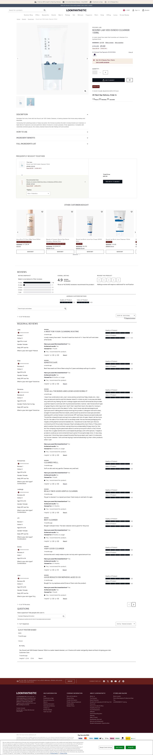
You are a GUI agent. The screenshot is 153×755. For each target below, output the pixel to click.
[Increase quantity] (105, 72)
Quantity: (95, 69)
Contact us (46, 708)
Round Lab (31, 19)
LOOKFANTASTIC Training (120, 702)
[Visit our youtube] (116, 681)
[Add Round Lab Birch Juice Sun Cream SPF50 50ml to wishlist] (102, 212)
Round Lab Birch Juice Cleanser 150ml (118, 239)
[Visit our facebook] (104, 681)
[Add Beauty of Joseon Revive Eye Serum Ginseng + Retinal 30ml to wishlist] (72, 212)
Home (18, 19)
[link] (136, 10)
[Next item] (135, 232)
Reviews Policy (70, 706)
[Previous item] (17, 232)
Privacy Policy (70, 698)
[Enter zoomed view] (85, 91)
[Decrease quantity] (94, 72)
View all (131, 52)
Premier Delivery (47, 709)
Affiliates (92, 711)
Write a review (109, 42)
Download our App (48, 698)
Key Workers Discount (96, 719)
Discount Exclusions (48, 700)
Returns (45, 702)
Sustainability (70, 704)
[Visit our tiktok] (119, 681)
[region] (76, 747)
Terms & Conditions (72, 696)
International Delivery (49, 706)
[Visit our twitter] (108, 681)
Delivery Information (48, 704)
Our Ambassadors (95, 709)
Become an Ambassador (96, 721)
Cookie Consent (20, 708)
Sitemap (92, 715)
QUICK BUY (30, 251)
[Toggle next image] (87, 58)
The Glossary (93, 698)
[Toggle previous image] (17, 58)
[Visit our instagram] (112, 681)
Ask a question (119, 42)
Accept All (130, 747)
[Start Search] (45, 10)
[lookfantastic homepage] (76, 10)
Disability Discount (95, 708)
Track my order (47, 711)
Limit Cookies (119, 747)
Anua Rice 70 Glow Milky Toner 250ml (28, 239)
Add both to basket (113, 181)
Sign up (70, 681)
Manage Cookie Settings (106, 747)
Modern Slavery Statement (74, 702)
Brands (24, 19)
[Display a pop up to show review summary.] (28, 244)
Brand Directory (94, 700)
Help (44, 696)
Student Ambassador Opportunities (99, 723)
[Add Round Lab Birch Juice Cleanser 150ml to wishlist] (132, 212)
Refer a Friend (94, 717)
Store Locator (117, 696)
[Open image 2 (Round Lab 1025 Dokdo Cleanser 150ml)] (31, 101)
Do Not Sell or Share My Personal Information (25, 710)
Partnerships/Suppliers (96, 713)
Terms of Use (63, 753)
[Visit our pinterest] (123, 681)
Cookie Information (72, 700)
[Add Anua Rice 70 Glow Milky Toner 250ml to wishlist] (42, 212)
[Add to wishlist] (130, 80)
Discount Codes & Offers (97, 706)
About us (92, 696)
